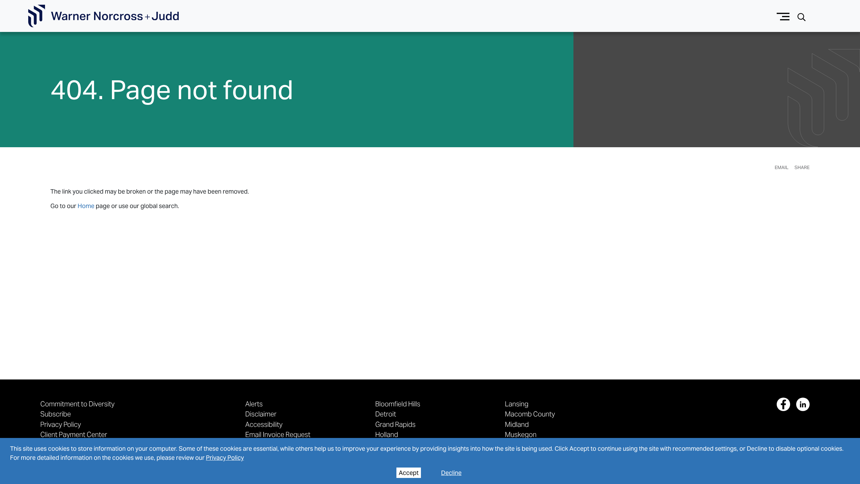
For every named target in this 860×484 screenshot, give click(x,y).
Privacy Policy (225, 457)
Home (86, 206)
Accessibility (264, 424)
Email (781, 167)
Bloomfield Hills (397, 404)
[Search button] (801, 16)
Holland (386, 434)
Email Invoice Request (277, 434)
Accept (409, 473)
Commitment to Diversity (77, 404)
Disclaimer (260, 414)
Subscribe (55, 414)
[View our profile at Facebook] (783, 404)
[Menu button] (783, 16)
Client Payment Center (73, 434)
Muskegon (520, 434)
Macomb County (530, 414)
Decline (451, 473)
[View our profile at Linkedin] (803, 404)
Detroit (385, 414)
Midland (517, 424)
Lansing (516, 404)
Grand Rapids (395, 424)
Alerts (254, 404)
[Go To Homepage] (103, 16)
